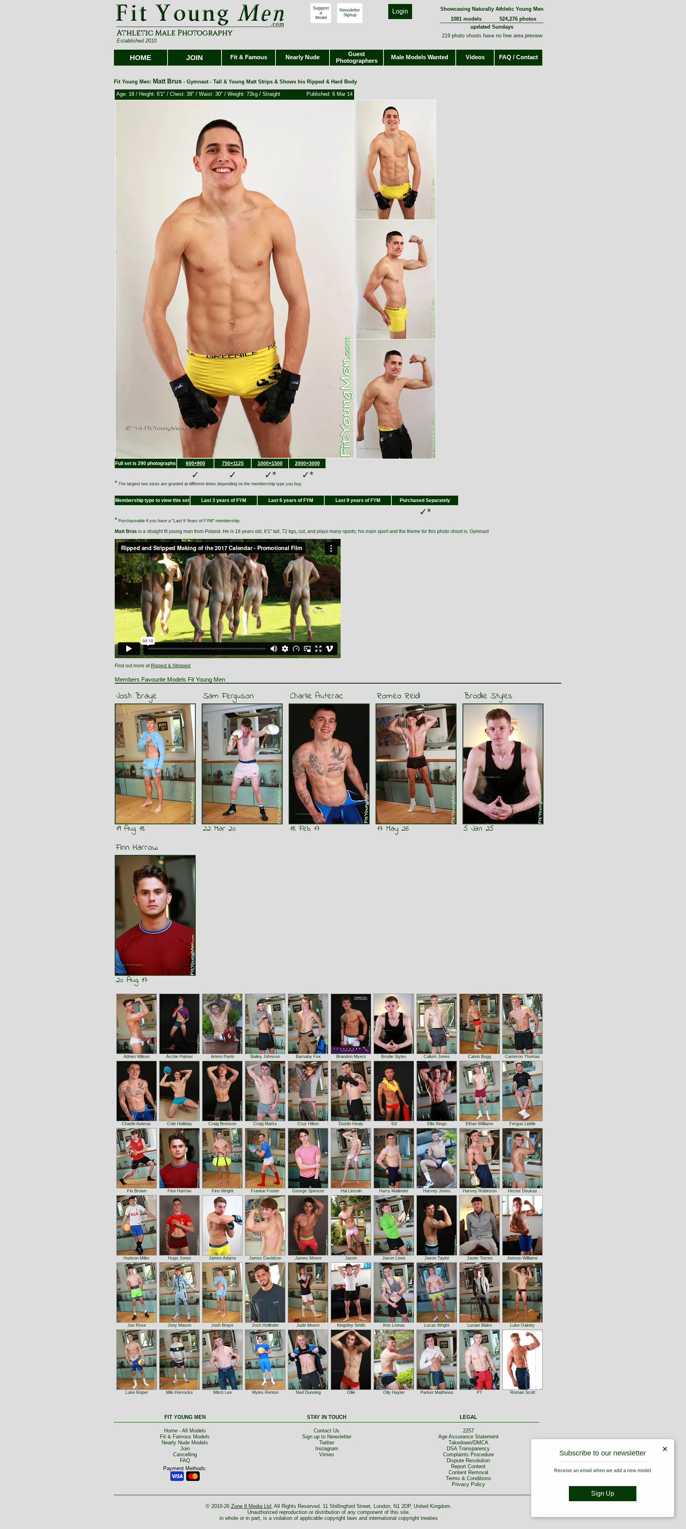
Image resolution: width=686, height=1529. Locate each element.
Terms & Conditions (468, 1478)
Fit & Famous (248, 57)
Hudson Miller (136, 1258)
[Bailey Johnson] (265, 1052)
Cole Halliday (179, 1123)
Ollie (351, 1392)
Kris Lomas (394, 1325)
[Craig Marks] (265, 1119)
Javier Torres (480, 1258)
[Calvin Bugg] (479, 1052)
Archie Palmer (179, 1056)
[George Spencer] (308, 1186)
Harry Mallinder (394, 1190)
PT (479, 1392)
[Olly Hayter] (394, 1388)
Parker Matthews (436, 1392)
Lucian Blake (479, 1325)
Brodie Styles (488, 696)
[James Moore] (308, 1254)
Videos (475, 57)
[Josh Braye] (222, 1321)
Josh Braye (136, 696)
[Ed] (394, 1119)
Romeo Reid (398, 696)
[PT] (479, 1388)
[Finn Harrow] (179, 1186)
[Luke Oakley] (522, 1321)
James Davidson (265, 1258)
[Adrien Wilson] (136, 1052)
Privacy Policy (468, 1484)
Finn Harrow (137, 847)
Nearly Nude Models (185, 1443)
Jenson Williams (522, 1258)
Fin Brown (136, 1190)
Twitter (326, 1443)
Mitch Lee (222, 1392)
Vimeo (326, 1454)
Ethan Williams (479, 1123)
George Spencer (308, 1190)
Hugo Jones (179, 1258)
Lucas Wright (436, 1325)
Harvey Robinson (480, 1190)
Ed (394, 1123)
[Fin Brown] (136, 1186)
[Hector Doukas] (522, 1186)
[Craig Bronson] (222, 1119)
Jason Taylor (436, 1258)
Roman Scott (522, 1392)
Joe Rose (136, 1325)
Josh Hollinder (265, 1325)
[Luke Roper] (136, 1388)
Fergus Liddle (522, 1123)
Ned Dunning (308, 1392)
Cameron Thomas (522, 1056)
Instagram (326, 1448)
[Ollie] (351, 1388)
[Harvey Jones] (436, 1186)
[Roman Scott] (522, 1388)
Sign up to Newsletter (326, 1437)
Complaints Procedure (468, 1454)
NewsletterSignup (349, 12)
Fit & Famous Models (185, 1437)
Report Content (468, 1466)
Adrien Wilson (136, 1056)
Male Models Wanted (419, 57)
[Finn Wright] (222, 1186)
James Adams (222, 1258)
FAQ (185, 1460)
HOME (140, 58)
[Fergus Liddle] (522, 1119)
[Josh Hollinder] (265, 1321)
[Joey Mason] (179, 1321)
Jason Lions (394, 1258)
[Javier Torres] (479, 1254)
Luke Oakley (522, 1325)
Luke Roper (136, 1392)
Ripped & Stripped (171, 666)
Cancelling (185, 1454)
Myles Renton (265, 1392)
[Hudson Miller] (136, 1254)
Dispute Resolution (468, 1460)
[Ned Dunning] (308, 1388)
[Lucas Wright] (436, 1321)
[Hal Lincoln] (351, 1186)
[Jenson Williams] (522, 1254)
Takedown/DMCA (468, 1443)
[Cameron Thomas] (522, 1052)
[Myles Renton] (265, 1388)
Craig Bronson (222, 1123)
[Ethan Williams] (479, 1119)
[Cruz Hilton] (308, 1119)
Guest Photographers (357, 57)
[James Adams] (222, 1254)
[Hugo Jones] (179, 1254)
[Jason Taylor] (436, 1254)
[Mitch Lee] (222, 1388)
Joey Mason (179, 1325)
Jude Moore (308, 1325)
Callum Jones (437, 1056)
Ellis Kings (437, 1123)
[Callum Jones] (436, 1052)
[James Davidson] (265, 1254)
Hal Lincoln (351, 1190)
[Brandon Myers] (351, 1052)
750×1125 (233, 463)
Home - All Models (185, 1431)
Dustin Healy (351, 1123)
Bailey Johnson (265, 1056)
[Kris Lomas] (394, 1321)
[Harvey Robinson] (479, 1186)
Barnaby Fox (308, 1056)
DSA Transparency (468, 1448)
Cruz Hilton (308, 1123)
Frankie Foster (265, 1190)
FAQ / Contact (518, 57)
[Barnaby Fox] (308, 1052)
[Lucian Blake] (479, 1321)
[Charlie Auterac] (136, 1119)
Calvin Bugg (479, 1056)
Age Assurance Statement (468, 1437)
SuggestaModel (321, 13)
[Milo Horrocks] (179, 1388)
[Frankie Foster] (265, 1186)
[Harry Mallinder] (394, 1186)
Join (185, 1448)
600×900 (195, 463)
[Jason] (351, 1254)
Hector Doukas (522, 1190)
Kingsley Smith (351, 1325)
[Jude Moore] (308, 1321)
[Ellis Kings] (436, 1119)
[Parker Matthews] (436, 1388)
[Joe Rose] (136, 1321)
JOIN (194, 58)
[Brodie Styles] (394, 1052)
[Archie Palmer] (179, 1052)
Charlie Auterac (316, 696)
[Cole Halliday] (179, 1119)
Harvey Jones (437, 1190)
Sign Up (602, 1493)
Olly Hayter (394, 1392)
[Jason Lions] (394, 1254)
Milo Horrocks (179, 1392)
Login (400, 11)
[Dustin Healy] (351, 1119)
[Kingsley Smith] (351, 1321)
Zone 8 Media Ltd (251, 1506)
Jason (351, 1258)
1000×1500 (270, 463)
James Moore (308, 1258)
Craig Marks (265, 1123)
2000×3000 (307, 463)
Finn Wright (222, 1190)
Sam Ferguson (228, 696)
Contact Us (326, 1431)
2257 (468, 1431)
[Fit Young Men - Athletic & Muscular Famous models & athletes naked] (200, 26)
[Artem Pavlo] (222, 1052)
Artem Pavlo (222, 1056)
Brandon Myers (351, 1056)
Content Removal (468, 1472)
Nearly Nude (302, 57)
